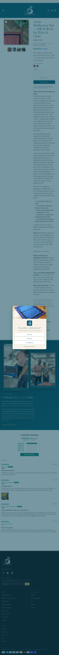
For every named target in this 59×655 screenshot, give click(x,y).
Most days (29, 338)
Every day (29, 334)
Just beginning (29, 342)
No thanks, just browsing (29, 346)
